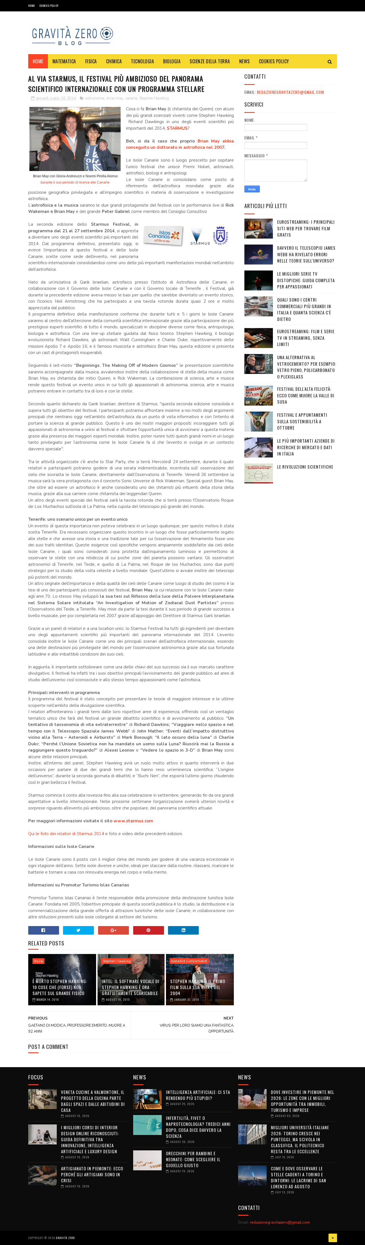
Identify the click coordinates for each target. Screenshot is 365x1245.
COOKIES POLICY (49, 5)
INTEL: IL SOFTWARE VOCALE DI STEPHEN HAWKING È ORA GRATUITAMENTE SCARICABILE (130, 987)
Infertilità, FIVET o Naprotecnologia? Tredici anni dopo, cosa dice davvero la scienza (198, 1127)
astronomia (94, 98)
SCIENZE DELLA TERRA (210, 61)
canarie (131, 98)
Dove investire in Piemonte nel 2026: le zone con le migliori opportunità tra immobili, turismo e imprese (302, 1101)
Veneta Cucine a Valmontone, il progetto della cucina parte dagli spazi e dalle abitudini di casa (93, 1101)
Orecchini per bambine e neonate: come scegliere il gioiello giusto (193, 1159)
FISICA (91, 61)
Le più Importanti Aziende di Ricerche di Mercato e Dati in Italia (306, 447)
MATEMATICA (64, 61)
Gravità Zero (65, 1238)
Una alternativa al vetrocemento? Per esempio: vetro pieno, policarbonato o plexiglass (306, 367)
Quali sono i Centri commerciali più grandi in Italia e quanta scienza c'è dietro (304, 309)
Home (31, 5)
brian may (115, 98)
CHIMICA (114, 61)
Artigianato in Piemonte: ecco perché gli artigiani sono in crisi (92, 1174)
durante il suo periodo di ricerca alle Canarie (75, 182)
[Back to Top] (332, 1238)
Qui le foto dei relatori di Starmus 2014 (66, 834)
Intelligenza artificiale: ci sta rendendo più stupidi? (198, 1095)
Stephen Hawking (154, 98)
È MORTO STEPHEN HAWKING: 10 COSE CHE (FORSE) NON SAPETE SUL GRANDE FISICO (60, 987)
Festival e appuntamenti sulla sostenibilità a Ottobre (302, 421)
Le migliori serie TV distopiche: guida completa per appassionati (306, 280)
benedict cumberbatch (189, 961)
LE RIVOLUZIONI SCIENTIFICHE (305, 466)
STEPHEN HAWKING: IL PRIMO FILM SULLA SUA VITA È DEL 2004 (197, 987)
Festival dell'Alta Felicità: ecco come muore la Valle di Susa (305, 395)
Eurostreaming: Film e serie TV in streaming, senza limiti (305, 337)
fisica (38, 961)
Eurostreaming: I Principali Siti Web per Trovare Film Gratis (306, 228)
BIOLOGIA (172, 61)
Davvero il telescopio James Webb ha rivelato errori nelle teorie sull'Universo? (306, 254)
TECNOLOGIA (142, 61)
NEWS (244, 61)
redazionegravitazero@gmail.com (290, 92)
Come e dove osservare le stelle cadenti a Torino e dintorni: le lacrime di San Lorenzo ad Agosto (298, 1177)
